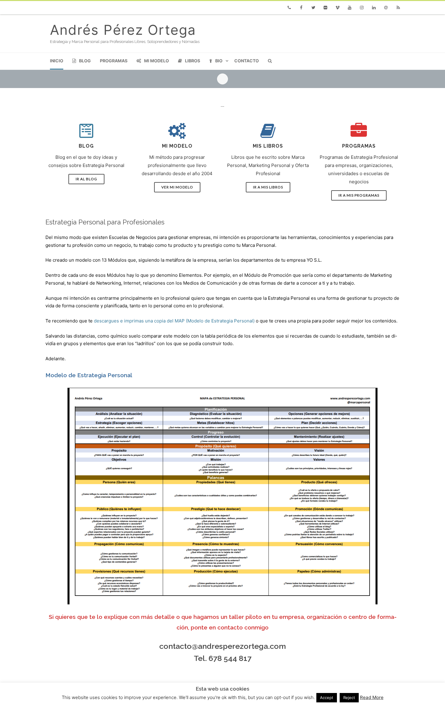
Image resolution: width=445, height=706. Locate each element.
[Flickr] (325, 7)
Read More (372, 697)
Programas (113, 60)
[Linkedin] (374, 7)
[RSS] (398, 7)
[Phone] (289, 7)
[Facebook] (301, 7)
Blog (85, 60)
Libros (192, 60)
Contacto (246, 60)
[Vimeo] (337, 7)
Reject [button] (349, 697)
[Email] (386, 7)
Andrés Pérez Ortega (123, 29)
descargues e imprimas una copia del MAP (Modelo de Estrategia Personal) (174, 321)
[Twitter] (313, 7)
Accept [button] (326, 697)
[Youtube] (350, 7)
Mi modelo (156, 60)
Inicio (56, 60)
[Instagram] (362, 7)
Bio (218, 60)
